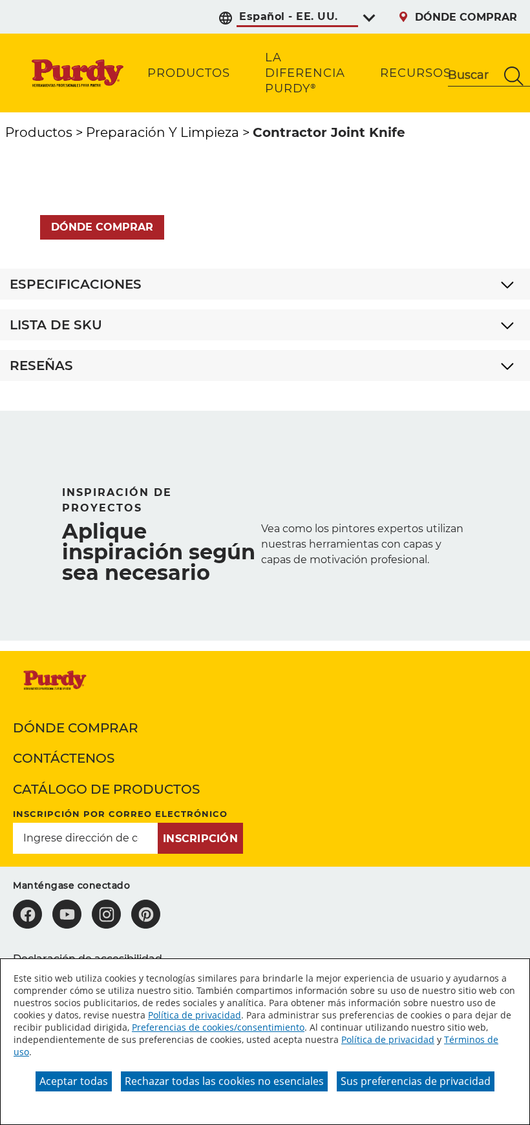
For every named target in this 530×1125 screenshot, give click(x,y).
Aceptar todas (73, 1081)
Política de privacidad (194, 1015)
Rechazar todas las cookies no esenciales (224, 1081)
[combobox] (473, 76)
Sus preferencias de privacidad (416, 1081)
